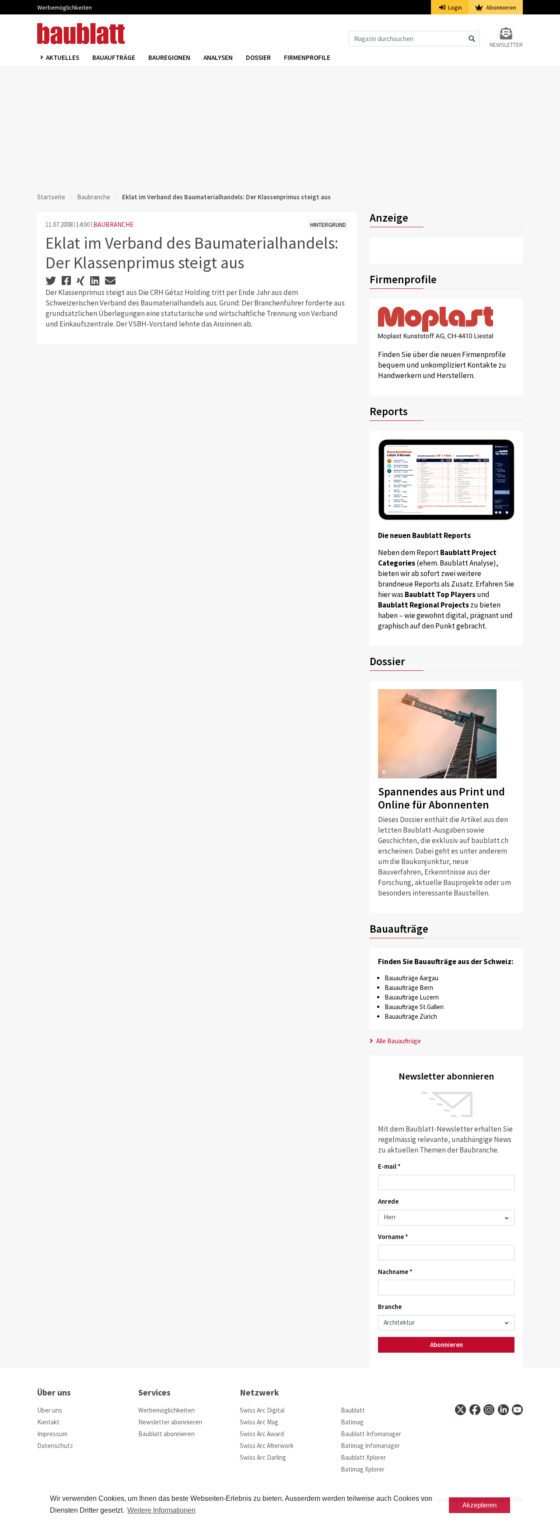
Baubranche (93, 197)
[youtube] (517, 1409)
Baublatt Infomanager (371, 1434)
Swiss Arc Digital (262, 1410)
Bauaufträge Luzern (412, 997)
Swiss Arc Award (262, 1434)
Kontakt (48, 1422)
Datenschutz (55, 1445)
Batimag (352, 1422)
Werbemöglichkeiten (64, 7)
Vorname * (393, 1236)
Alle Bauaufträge (398, 1041)
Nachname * (395, 1271)
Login (454, 7)
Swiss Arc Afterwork (267, 1445)
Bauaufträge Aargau (411, 978)
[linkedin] (503, 1409)
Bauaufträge (113, 57)
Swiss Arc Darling (263, 1457)
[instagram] (488, 1409)
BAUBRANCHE (113, 224)
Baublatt (353, 1410)
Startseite (51, 197)
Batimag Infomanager (370, 1445)
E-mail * (389, 1166)
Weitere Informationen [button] (161, 1510)
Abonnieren (500, 7)
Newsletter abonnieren (170, 1422)
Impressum (52, 1434)
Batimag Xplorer (363, 1469)
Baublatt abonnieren (166, 1434)
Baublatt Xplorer (363, 1457)
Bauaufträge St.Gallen (414, 1007)
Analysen (218, 57)
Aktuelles (62, 57)
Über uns (49, 1410)
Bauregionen (169, 57)
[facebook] (474, 1409)
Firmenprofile (307, 57)
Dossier (258, 57)
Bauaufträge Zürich (411, 1016)
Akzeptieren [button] (479, 1505)
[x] (460, 1409)
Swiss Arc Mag (259, 1422)
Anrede (388, 1201)
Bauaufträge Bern (409, 987)
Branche (390, 1306)
